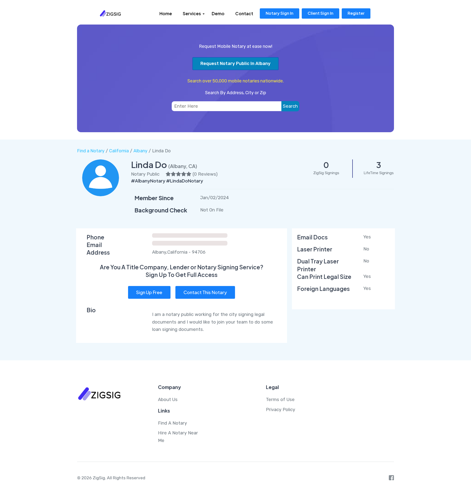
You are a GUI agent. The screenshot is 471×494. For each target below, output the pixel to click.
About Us (168, 399)
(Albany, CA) (182, 166)
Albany (140, 151)
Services (192, 13)
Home (165, 13)
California (119, 151)
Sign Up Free (149, 292)
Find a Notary (91, 151)
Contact (244, 13)
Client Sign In (320, 13)
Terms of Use (280, 399)
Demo (218, 13)
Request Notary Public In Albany (235, 63)
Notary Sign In (279, 13)
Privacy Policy (280, 409)
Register (356, 13)
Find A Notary (172, 423)
